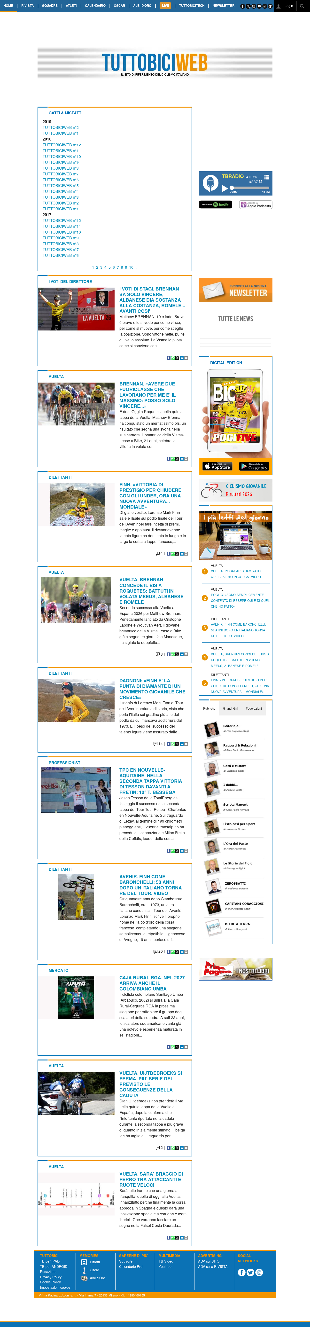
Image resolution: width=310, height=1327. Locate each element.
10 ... (133, 267)
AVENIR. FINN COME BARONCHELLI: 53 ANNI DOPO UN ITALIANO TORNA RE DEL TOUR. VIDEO (150, 884)
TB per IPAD (50, 1261)
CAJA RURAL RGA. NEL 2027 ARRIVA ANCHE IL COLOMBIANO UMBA (152, 983)
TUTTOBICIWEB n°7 (61, 174)
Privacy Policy (51, 1276)
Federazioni (254, 708)
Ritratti (94, 1261)
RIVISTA (27, 5)
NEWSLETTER (223, 5)
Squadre (125, 1261)
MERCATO (58, 970)
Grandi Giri (230, 708)
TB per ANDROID (53, 1266)
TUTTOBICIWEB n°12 (62, 145)
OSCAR (119, 5)
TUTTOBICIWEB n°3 (61, 197)
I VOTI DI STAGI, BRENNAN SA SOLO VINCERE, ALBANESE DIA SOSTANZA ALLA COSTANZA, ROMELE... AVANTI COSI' (152, 299)
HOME (8, 5)
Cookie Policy (50, 1281)
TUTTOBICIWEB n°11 (62, 150)
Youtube (165, 1266)
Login (288, 5)
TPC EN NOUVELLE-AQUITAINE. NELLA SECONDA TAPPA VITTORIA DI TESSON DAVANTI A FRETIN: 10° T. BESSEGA (150, 780)
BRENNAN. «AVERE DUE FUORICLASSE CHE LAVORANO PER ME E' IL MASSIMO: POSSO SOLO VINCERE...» (147, 394)
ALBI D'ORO (142, 5)
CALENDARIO (95, 5)
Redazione (48, 1271)
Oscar (94, 1269)
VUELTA (56, 376)
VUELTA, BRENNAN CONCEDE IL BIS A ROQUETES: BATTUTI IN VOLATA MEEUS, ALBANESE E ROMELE (151, 590)
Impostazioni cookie (55, 1287)
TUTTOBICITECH (191, 5)
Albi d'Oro (97, 1277)
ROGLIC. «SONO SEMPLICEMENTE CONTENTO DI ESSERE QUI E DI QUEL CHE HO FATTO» (240, 600)
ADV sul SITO (208, 1261)
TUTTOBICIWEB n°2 (61, 127)
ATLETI (71, 5)
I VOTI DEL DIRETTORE (70, 281)
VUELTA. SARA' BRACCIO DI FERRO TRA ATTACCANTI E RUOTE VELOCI (151, 1179)
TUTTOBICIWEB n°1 (61, 133)
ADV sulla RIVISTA (213, 1266)
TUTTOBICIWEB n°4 (61, 191)
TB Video (166, 1261)
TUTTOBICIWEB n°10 (62, 156)
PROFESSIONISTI (65, 762)
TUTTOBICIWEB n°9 (61, 162)
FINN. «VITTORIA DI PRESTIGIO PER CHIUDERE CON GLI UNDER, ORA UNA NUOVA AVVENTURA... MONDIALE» (150, 495)
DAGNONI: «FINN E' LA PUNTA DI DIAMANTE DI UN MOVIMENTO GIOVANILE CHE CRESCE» (152, 688)
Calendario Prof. (131, 1266)
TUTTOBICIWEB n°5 (61, 185)
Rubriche (209, 708)
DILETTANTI (60, 477)
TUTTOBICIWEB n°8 (61, 168)
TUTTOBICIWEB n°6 (61, 179)
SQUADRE (50, 5)
